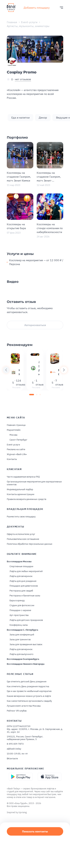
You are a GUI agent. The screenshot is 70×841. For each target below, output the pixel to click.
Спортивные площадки (21, 566)
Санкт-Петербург (18, 439)
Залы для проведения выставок (26, 644)
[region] (35, 370)
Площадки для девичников (24, 586)
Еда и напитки (20, 117)
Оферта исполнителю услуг (21, 534)
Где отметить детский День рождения (26, 681)
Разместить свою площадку (21, 516)
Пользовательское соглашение (23, 539)
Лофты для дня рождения (23, 581)
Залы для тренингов (20, 639)
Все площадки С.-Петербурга (22, 630)
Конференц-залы (19, 625)
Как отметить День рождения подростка (28, 686)
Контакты (12, 459)
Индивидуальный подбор (20, 489)
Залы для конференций (22, 634)
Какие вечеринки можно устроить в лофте (29, 696)
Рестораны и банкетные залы (25, 595)
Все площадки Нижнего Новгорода (25, 664)
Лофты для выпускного (21, 654)
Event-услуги (29, 22)
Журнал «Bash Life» (17, 454)
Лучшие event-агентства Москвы (24, 706)
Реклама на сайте (16, 449)
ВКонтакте (12, 758)
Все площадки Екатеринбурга (23, 659)
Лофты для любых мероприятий (26, 571)
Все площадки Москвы (19, 561)
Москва (13, 435)
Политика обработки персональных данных (29, 544)
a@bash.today (14, 748)
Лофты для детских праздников (26, 620)
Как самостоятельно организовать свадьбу (29, 701)
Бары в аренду (17, 600)
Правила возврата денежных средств (26, 499)
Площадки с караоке (20, 610)
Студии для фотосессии (22, 605)
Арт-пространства (19, 615)
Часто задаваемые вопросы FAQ (23, 476)
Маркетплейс (14, 430)
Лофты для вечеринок (21, 576)
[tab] (31, 394)
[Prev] (6, 370)
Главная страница (16, 425)
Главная (12, 22)
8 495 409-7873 (15, 744)
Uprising (23, 812)
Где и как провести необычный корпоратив (29, 691)
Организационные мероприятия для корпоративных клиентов (34, 483)
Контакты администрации (20, 494)
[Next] (63, 370)
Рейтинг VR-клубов (17, 710)
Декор (43, 117)
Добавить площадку (37, 7)
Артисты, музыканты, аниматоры (28, 26)
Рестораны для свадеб (21, 590)
